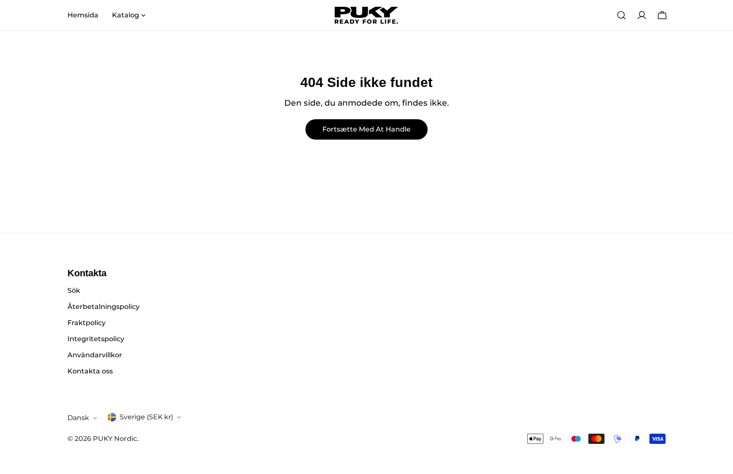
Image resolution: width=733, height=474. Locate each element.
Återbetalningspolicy (103, 307)
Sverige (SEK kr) (146, 417)
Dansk (78, 418)
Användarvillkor (94, 355)
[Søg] (621, 15)
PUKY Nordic (115, 439)
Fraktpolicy (86, 323)
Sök (73, 290)
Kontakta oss (90, 371)
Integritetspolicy (95, 339)
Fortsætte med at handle (366, 129)
